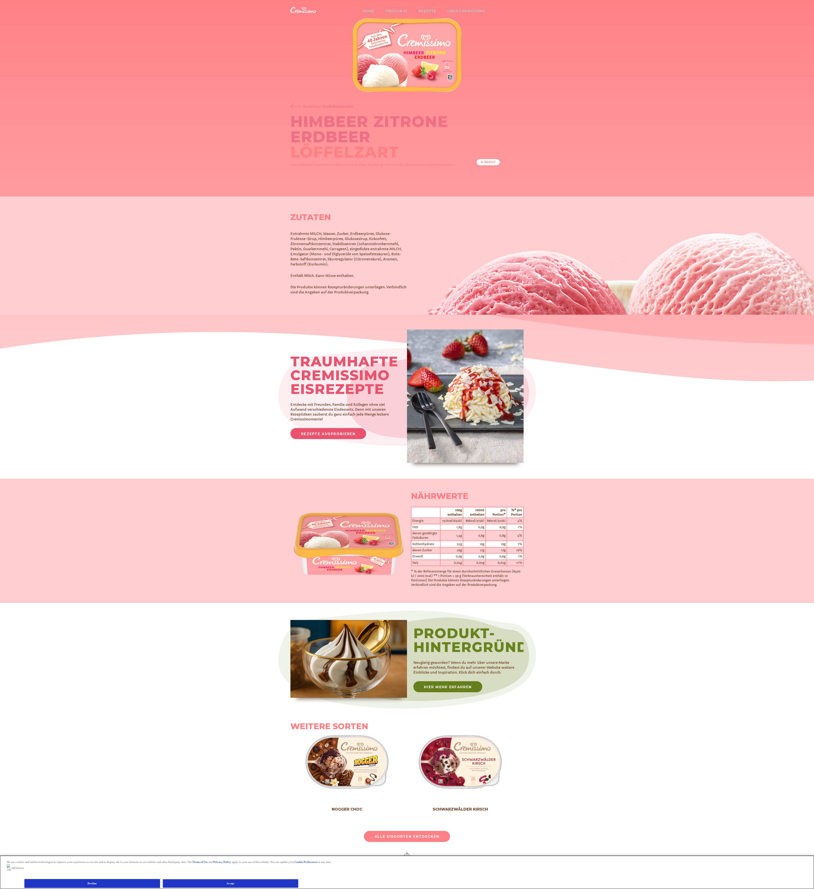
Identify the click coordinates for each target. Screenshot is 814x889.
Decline (92, 883)
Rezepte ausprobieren (328, 434)
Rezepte (427, 11)
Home (368, 11)
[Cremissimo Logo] (303, 12)
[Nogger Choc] (347, 762)
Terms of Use (200, 862)
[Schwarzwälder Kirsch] (460, 762)
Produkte (396, 11)
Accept (230, 883)
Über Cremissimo (466, 11)
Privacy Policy (222, 862)
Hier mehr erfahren (448, 687)
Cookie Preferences (306, 862)
